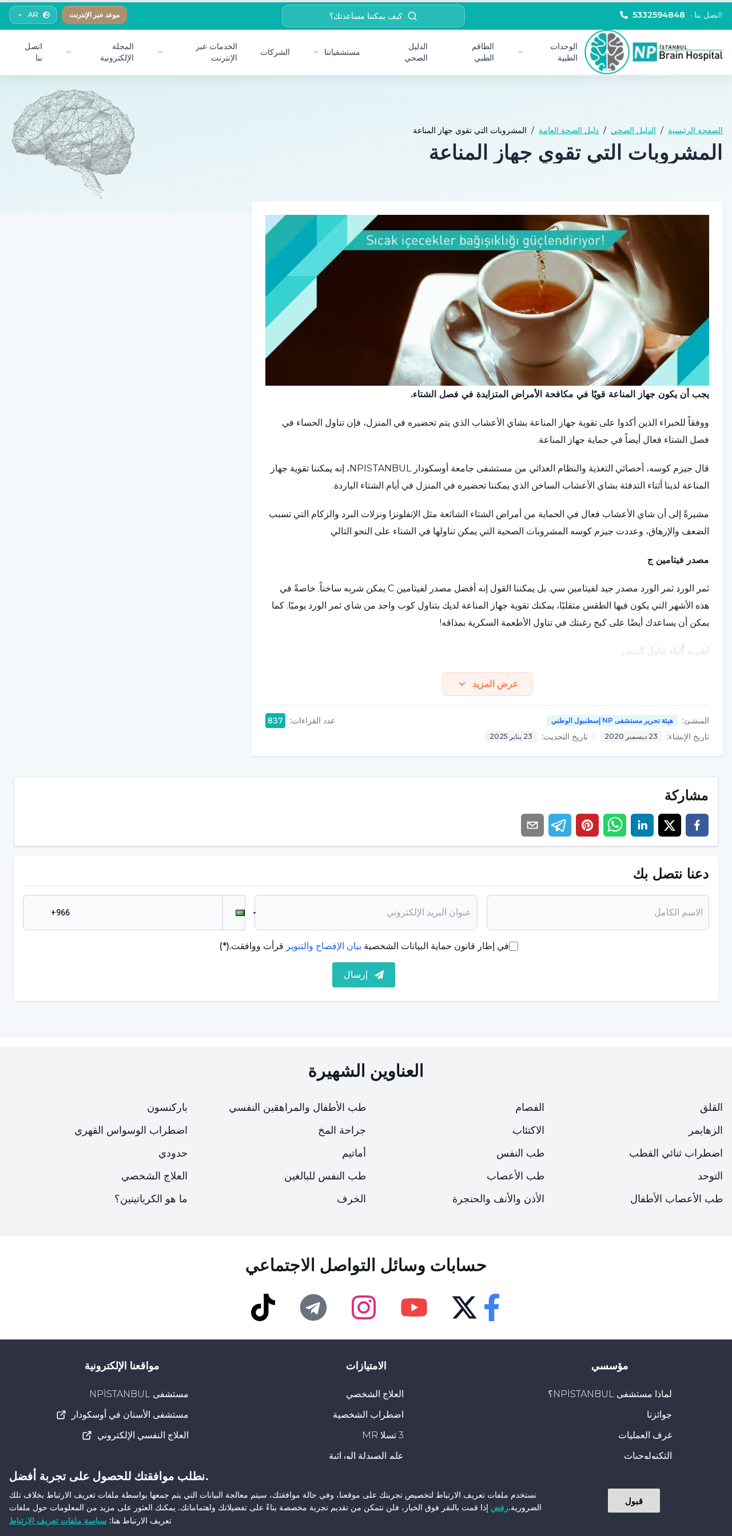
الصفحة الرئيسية (695, 130)
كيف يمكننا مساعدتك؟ (366, 16)
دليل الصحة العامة (569, 130)
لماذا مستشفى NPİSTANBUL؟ (610, 1394)
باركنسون (167, 1107)
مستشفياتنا (342, 52)
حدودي (173, 1153)
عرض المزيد (495, 683)
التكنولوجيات (648, 1455)
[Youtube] (414, 1307)
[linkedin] (642, 825)
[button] (234, 912)
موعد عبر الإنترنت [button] (94, 14)
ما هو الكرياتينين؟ (151, 1199)
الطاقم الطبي (483, 52)
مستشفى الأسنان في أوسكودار (130, 1414)
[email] (532, 825)
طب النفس (520, 1153)
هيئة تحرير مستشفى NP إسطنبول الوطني (612, 720)
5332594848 (677, 15)
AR (33, 14)
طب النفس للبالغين (325, 1176)
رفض (499, 1507)
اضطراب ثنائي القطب (676, 1153)
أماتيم (354, 1153)
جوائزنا (659, 1414)
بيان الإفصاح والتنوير (324, 946)
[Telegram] (313, 1307)
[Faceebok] (492, 1307)
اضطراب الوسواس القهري (131, 1130)
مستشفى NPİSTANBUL (139, 1394)
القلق (711, 1107)
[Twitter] (464, 1307)
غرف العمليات (645, 1435)
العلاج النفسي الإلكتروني (143, 1435)
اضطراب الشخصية (368, 1414)
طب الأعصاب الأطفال (676, 1199)
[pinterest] (587, 825)
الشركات (275, 52)
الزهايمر (706, 1130)
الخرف (351, 1199)
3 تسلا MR (383, 1435)
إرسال (356, 974)
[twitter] (669, 825)
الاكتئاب (528, 1130)
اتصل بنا (33, 52)
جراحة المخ (342, 1130)
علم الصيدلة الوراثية (366, 1455)
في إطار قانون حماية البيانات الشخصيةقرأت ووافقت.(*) (364, 946)
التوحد (710, 1176)
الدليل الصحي (416, 52)
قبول (634, 1500)
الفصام (529, 1107)
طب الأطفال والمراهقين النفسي (297, 1107)
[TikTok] (263, 1307)
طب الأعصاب (515, 1176)
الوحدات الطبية (564, 52)
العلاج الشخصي (154, 1176)
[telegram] (559, 825)
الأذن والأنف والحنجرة (498, 1199)
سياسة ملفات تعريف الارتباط (58, 1520)
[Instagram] (363, 1307)
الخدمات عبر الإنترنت (216, 52)
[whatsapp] (614, 825)
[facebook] (697, 825)
